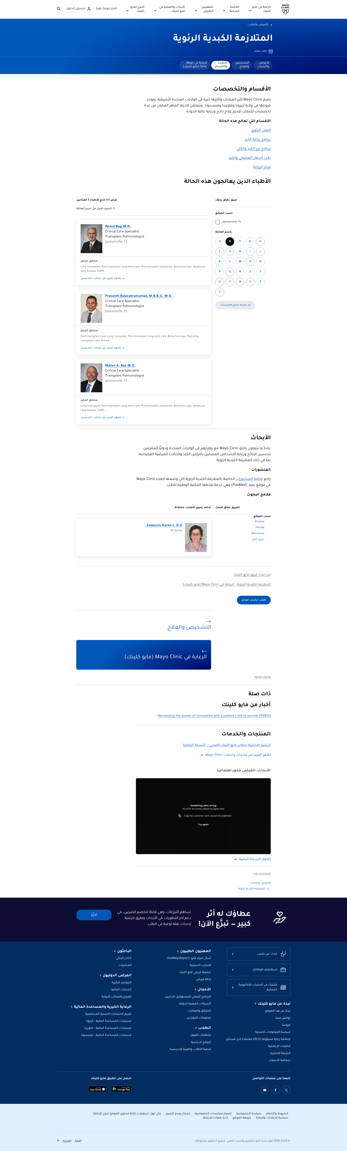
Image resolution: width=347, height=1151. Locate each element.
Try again (203, 825)
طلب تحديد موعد (253, 600)
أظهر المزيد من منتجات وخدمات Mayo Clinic (238, 755)
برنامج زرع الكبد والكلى (253, 149)
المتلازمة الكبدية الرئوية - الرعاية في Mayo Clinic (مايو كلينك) (227, 585)
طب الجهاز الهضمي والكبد (249, 158)
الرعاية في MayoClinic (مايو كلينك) (195, 64)
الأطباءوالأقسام (221, 64)
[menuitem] (263, 65)
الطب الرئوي (261, 131)
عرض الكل (258, 539)
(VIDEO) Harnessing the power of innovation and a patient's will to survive (214, 716)
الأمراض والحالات (258, 24)
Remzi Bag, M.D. (118, 227)
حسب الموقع (224, 213)
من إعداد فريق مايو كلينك (252, 575)
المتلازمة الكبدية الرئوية (223, 39)
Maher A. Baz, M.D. (120, 366)
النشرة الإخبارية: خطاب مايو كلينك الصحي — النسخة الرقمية (227, 745)
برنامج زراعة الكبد (257, 140)
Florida (260, 527)
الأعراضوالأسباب (263, 64)
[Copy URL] (180, 816)
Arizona (259, 521)
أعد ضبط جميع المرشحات (235, 305)
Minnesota (257, 533)
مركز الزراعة (262, 167)
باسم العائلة (223, 232)
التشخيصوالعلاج (242, 64)
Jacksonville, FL (232, 222)
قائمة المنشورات (249, 479)
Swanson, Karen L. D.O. (163, 525)
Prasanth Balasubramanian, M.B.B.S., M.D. (139, 296)
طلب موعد (260, 51)
